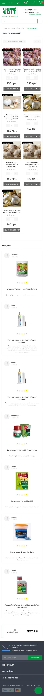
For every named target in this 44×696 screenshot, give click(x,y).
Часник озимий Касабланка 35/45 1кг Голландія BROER (12, 117)
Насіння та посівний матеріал (14, 28)
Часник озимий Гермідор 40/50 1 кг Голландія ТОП (32, 70)
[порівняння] (19, 53)
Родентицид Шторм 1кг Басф (22, 552)
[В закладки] (19, 191)
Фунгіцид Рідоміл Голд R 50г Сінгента (22, 289)
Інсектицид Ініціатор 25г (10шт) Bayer (22, 450)
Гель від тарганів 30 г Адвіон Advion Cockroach (22, 341)
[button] (18, 3)
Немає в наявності (12, 89)
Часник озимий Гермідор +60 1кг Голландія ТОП (12, 70)
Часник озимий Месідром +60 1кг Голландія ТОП (12, 164)
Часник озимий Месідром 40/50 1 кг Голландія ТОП (32, 164)
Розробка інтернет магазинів (13, 685)
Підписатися (35, 657)
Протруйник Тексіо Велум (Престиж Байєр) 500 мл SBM (22, 606)
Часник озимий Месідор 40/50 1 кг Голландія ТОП (12, 211)
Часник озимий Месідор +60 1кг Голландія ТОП (32, 116)
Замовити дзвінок (35, 14)
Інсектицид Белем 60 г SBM (22, 501)
